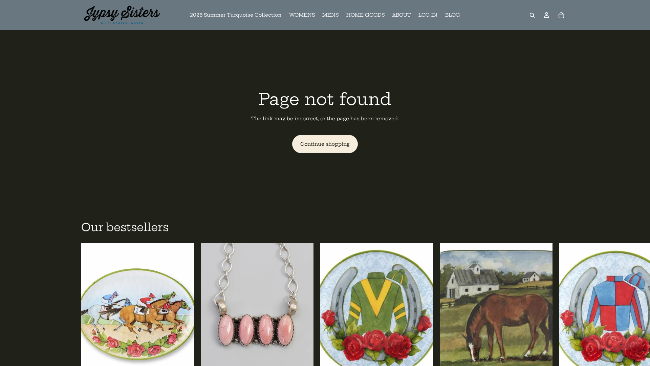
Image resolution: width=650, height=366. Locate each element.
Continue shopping (325, 144)
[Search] (532, 15)
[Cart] (561, 15)
